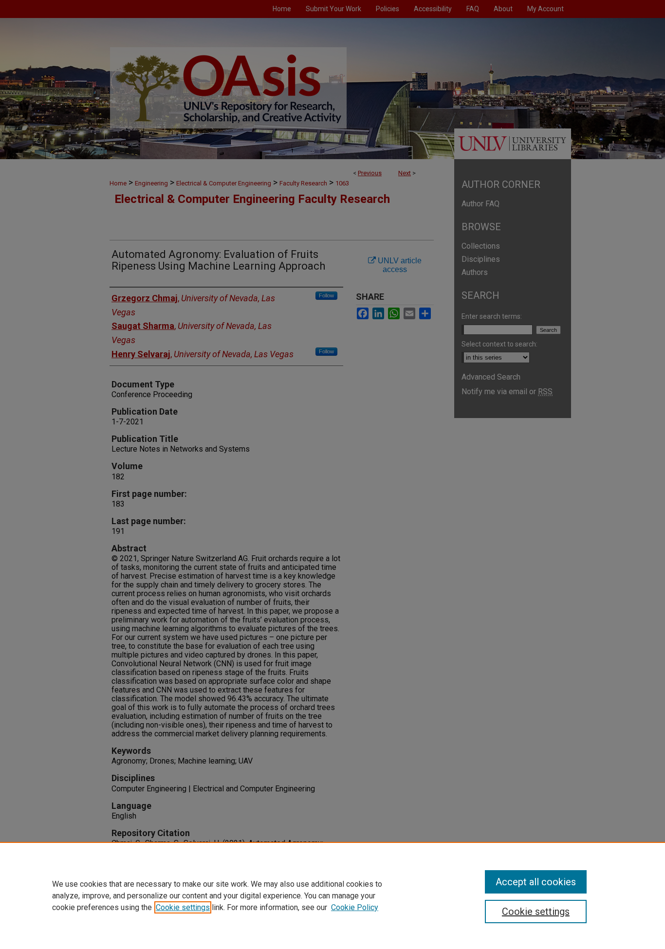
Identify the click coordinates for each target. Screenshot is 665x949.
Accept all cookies (536, 882)
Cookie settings (183, 907)
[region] (332, 895)
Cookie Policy (354, 907)
